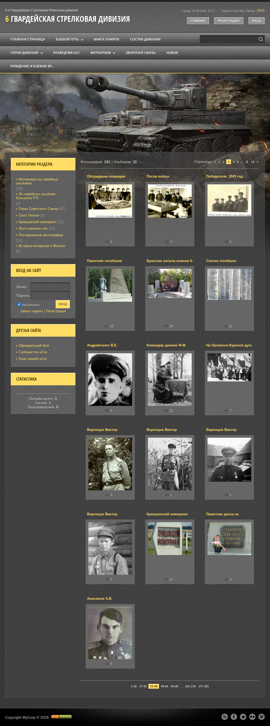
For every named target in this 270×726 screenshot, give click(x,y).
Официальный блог (34, 345)
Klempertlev (112, 215)
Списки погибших (221, 261)
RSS (261, 11)
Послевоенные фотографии (41, 235)
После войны (158, 176)
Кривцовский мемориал (167, 514)
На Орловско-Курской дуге (229, 345)
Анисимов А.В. (99, 599)
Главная (198, 20)
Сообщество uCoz (33, 352)
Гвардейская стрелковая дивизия (67, 18)
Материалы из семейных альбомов (37, 181)
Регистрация (228, 20)
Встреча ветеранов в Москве (42, 246)
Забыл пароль (31, 311)
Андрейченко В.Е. (102, 345)
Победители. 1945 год (224, 176)
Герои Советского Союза (38, 209)
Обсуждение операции (106, 176)
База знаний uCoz (33, 359)
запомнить (31, 304)
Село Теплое (29, 215)
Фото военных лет (33, 228)
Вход (256, 20)
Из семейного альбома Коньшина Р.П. (35, 196)
